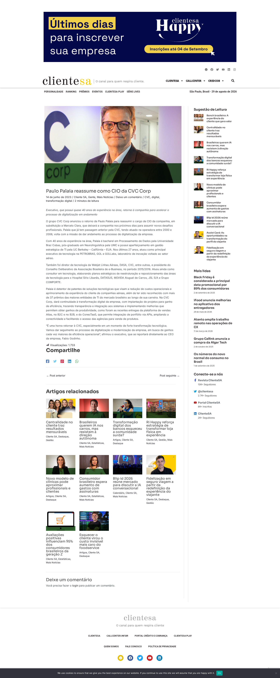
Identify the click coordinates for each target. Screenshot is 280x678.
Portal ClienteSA (209, 402)
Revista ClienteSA (210, 380)
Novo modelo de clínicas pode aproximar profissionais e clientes (60, 485)
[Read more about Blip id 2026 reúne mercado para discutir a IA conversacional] (127, 464)
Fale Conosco (133, 646)
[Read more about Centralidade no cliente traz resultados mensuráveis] (60, 408)
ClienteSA (172, 81)
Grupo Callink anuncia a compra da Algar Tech (212, 340)
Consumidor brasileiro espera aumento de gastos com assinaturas (93, 485)
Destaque (63, 436)
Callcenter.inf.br (117, 635)
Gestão (49, 440)
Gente (91, 197)
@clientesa (205, 391)
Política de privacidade (162, 646)
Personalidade (53, 91)
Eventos (97, 91)
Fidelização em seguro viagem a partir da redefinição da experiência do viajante (160, 487)
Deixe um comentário (129, 197)
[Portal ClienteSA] (195, 402)
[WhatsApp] (76, 361)
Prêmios (84, 91)
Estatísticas (98, 443)
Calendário (118, 492)
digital (155, 197)
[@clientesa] (195, 391)
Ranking (71, 91)
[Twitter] (55, 361)
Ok (219, 673)
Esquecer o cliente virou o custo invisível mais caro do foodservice (91, 541)
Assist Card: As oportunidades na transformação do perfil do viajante (217, 237)
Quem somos (111, 646)
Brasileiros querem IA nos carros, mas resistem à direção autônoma (91, 430)
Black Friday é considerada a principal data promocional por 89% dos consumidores (212, 282)
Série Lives (133, 91)
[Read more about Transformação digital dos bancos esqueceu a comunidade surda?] (127, 408)
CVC (147, 197)
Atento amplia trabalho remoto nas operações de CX (213, 323)
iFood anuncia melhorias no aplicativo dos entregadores (212, 304)
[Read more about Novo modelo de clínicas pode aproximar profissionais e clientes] (60, 464)
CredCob (214, 81)
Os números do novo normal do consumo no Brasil (211, 358)
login (75, 585)
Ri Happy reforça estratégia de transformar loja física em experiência (160, 428)
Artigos (117, 439)
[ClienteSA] (195, 413)
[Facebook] (47, 361)
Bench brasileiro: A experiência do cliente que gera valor (219, 118)
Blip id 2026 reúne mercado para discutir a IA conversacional (127, 483)
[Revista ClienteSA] (195, 380)
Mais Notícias (105, 197)
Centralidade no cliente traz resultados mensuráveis (59, 427)
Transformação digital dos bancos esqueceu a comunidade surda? (127, 428)
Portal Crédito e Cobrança (151, 635)
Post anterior (55, 375)
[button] (233, 80)
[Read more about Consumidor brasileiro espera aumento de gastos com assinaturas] (94, 464)
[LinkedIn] (69, 361)
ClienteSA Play (114, 91)
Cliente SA (80, 197)
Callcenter (193, 81)
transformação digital (59, 200)
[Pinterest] (62, 361)
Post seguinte (170, 375)
